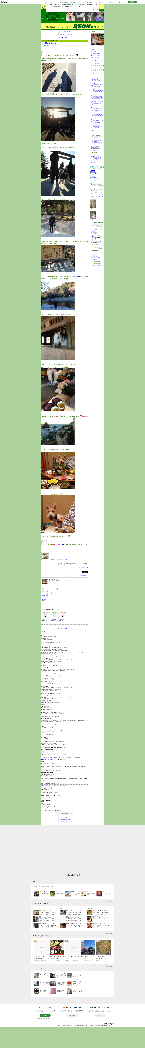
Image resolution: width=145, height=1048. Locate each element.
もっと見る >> (45, 602)
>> (98, 63)
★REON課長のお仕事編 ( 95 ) (97, 90)
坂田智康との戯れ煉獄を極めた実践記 (97, 241)
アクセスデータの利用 (88, 1025)
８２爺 (42, 716)
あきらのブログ (94, 137)
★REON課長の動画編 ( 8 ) (96, 80)
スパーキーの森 (94, 256)
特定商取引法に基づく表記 (102, 1025)
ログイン (140, 2)
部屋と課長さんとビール (96, 160)
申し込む (100, 1015)
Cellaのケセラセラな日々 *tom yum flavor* (97, 236)
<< (95, 63)
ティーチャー (44, 683)
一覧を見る (93, 150)
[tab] (41, 887)
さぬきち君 (93, 255)
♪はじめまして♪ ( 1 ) (95, 78)
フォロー (97, 225)
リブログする (83, 563)
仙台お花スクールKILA (46, 785)
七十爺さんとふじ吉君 (95, 257)
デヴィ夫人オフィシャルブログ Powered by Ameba (97, 140)
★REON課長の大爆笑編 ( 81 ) (97, 86)
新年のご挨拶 (45, 595)
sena (42, 724)
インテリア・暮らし (38, 908)
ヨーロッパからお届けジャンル (41, 886)
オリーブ (43, 770)
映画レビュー (63, 908)
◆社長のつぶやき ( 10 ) (95, 125)
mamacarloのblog (94, 147)
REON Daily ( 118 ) (94, 79)
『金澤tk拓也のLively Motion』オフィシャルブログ (97, 233)
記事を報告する (84, 575)
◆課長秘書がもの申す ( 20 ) (96, 126)
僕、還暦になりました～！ (96, 157)
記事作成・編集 (95, 58)
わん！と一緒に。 (94, 238)
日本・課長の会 (94, 254)
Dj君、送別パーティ (95, 156)
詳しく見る (72, 1015)
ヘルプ (112, 1025)
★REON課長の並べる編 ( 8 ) (97, 110)
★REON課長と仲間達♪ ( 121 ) (97, 122)
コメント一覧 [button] (85, 567)
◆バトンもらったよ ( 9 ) (96, 127)
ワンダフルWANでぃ (95, 144)
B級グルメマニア (91, 908)
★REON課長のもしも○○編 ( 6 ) (97, 96)
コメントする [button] (72, 564)
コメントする (65, 813)
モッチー (43, 693)
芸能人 (52, 886)
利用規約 (79, 1025)
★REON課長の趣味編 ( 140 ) (97, 97)
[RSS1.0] (97, 262)
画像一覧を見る (94, 164)
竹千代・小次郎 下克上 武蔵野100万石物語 (97, 142)
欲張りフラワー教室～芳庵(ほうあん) (49, 798)
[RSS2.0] (97, 263)
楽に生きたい (93, 231)
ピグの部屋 (100, 45)
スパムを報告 (62, 1025)
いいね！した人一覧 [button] (75, 567)
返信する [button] (57, 642)
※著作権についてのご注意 (97, 265)
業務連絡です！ (46, 599)
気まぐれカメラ (94, 252)
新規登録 (132, 2)
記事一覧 (60, 37)
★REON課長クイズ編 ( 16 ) (96, 114)
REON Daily (46, 45)
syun (42, 673)
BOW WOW (43, 810)
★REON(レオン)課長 (46, 747)
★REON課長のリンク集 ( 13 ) (97, 123)
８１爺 (42, 734)
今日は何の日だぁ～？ (47, 591)
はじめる (45, 1015)
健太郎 (42, 702)
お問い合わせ (71, 1025)
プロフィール (94, 45)
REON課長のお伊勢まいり (96, 155)
